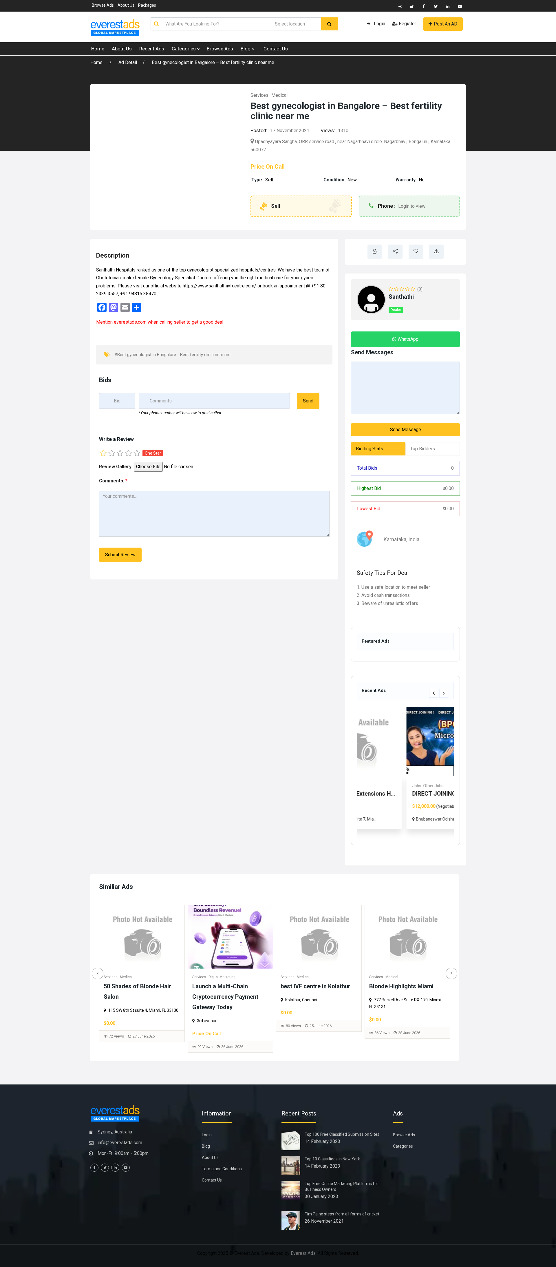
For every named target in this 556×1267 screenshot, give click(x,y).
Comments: (113, 481)
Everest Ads (303, 1253)
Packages (147, 5)
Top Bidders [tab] (422, 448)
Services (259, 95)
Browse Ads (103, 5)
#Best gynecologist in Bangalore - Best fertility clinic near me (172, 354)
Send (308, 401)
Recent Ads (151, 49)
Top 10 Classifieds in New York (332, 1159)
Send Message (405, 429)
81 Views (368, 1043)
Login (379, 23)
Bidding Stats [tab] (369, 448)
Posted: (258, 130)
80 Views (191, 1026)
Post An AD (445, 24)
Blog (246, 49)
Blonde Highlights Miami (299, 986)
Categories (184, 49)
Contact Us (276, 49)
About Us (126, 5)
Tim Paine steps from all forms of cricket (342, 1214)
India (413, 539)
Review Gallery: (116, 466)
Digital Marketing (120, 977)
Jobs (369, 785)
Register (407, 23)
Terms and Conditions (222, 1168)
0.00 (448, 488)
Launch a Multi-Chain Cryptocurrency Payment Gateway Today (123, 997)
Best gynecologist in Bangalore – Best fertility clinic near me (213, 62)
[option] (405, 768)
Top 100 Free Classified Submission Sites (342, 1134)
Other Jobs (386, 785)
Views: (328, 130)
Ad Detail (127, 62)
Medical (279, 95)
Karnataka (395, 539)
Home (97, 49)
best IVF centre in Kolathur (213, 986)
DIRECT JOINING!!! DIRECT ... (402, 793)
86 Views (280, 1033)
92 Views (103, 1046)
